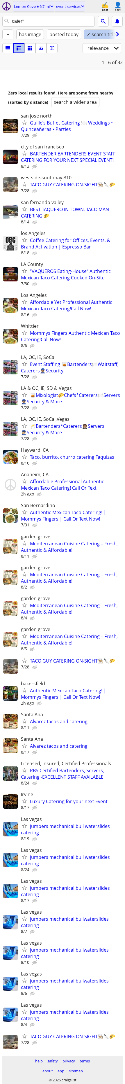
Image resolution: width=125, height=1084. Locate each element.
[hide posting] (35, 135)
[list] (7, 48)
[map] (52, 48)
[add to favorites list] (24, 122)
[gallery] (41, 48)
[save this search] (117, 21)
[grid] (29, 48)
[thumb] (18, 48)
